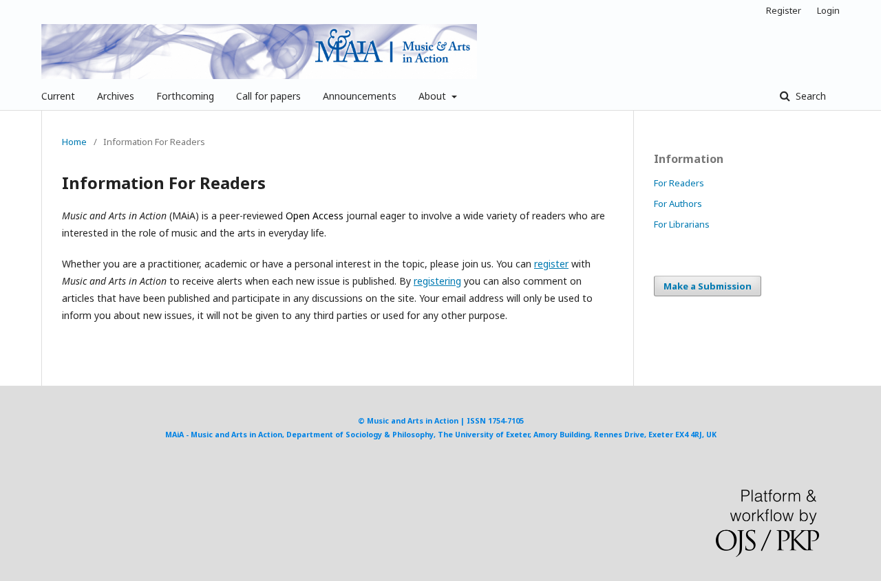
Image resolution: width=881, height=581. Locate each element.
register (551, 263)
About (433, 95)
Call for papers (268, 95)
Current (58, 95)
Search (809, 95)
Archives (115, 95)
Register (783, 10)
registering (437, 280)
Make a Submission (708, 286)
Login (828, 10)
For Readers (679, 183)
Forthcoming (185, 95)
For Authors (678, 203)
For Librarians (682, 224)
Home (74, 141)
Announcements (359, 95)
